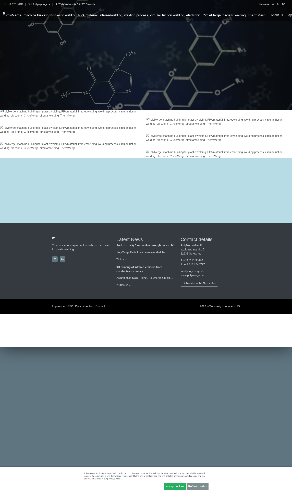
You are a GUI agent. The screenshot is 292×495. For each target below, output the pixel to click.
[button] (11, 114)
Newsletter (264, 4)
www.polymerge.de (192, 275)
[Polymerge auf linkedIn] (278, 4)
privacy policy (113, 479)
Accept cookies (175, 486)
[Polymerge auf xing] (273, 4)
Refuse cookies (197, 486)
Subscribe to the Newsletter (199, 283)
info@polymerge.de (192, 271)
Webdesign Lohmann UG (224, 306)
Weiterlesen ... (123, 259)
